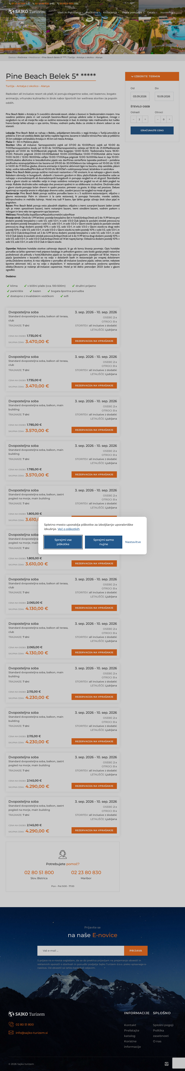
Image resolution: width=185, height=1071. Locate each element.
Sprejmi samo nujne (103, 542)
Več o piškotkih (69, 529)
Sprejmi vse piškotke (63, 542)
